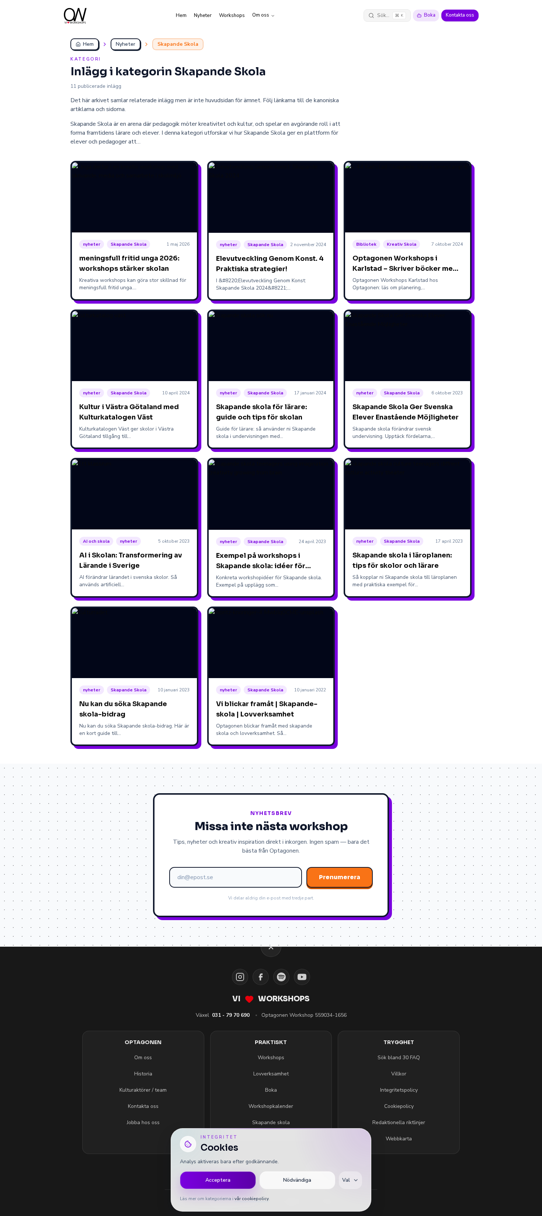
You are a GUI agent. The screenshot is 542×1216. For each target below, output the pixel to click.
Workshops (232, 15)
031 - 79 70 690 (231, 1015)
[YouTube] (302, 977)
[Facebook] (261, 977)
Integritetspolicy (399, 1090)
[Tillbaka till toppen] (271, 946)
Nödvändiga (297, 1180)
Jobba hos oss (143, 1122)
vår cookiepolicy (251, 1199)
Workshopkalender (271, 1106)
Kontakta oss (460, 15)
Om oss (260, 15)
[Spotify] (281, 977)
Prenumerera (339, 877)
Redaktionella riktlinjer (398, 1122)
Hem (181, 15)
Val (346, 1180)
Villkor (398, 1073)
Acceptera (217, 1180)
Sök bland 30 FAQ (399, 1057)
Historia (143, 1073)
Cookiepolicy (399, 1106)
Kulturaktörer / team (143, 1090)
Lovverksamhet (271, 1073)
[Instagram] (240, 977)
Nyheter (203, 15)
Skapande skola (271, 1122)
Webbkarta (399, 1138)
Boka (429, 15)
